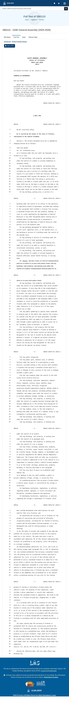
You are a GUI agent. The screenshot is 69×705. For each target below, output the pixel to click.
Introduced (7, 41)
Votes (24, 37)
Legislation (34, 19)
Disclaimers (47, 695)
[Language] (59, 3)
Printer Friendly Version (19, 41)
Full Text (16, 37)
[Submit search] (66, 8)
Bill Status (7, 37)
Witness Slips (33, 37)
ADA (40, 695)
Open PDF (10, 46)
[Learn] (54, 3)
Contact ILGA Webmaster (49, 671)
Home (27, 19)
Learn (54, 695)
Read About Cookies (51, 677)
